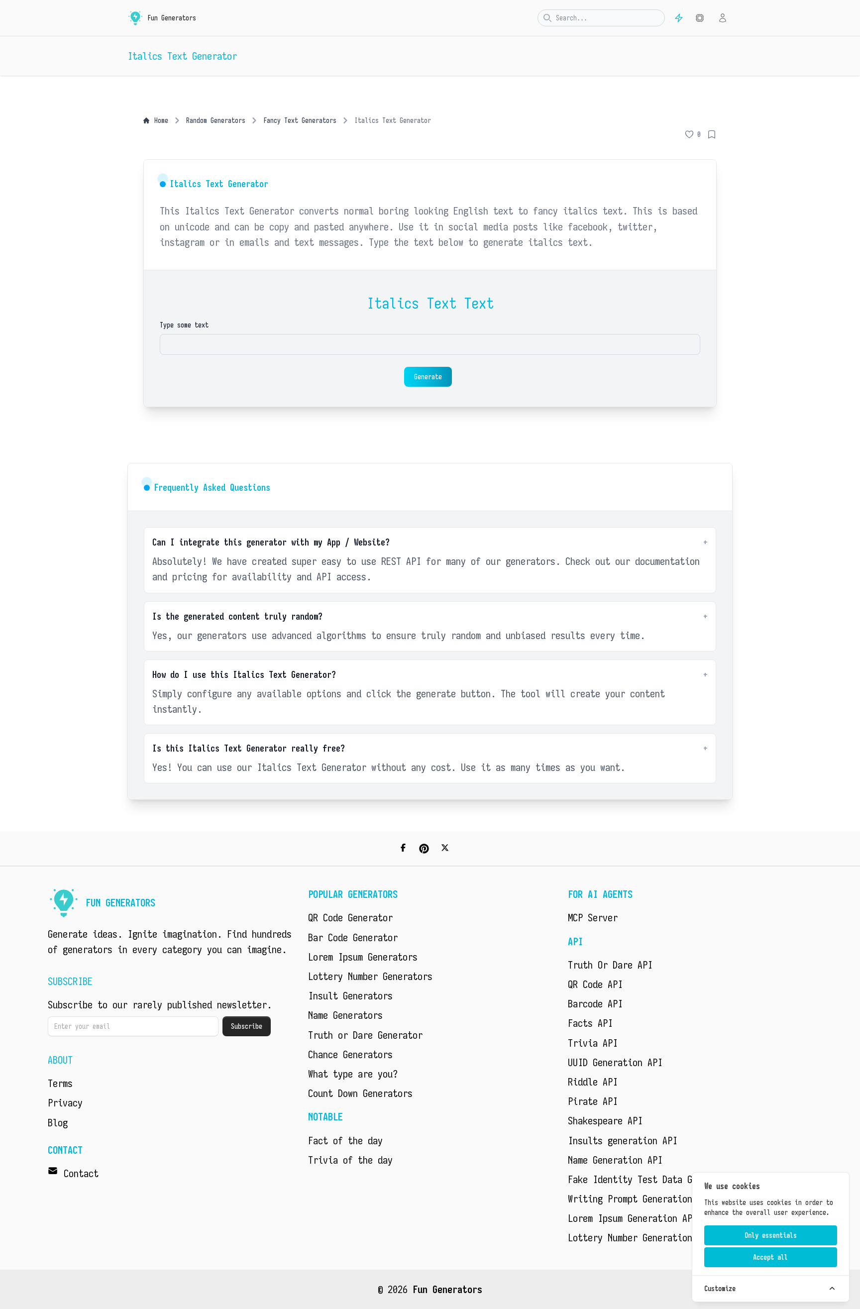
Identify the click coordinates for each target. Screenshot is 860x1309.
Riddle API (593, 1082)
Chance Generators (350, 1054)
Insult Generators (350, 995)
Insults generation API (622, 1140)
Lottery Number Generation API (640, 1237)
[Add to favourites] (712, 134)
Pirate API (593, 1101)
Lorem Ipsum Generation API (632, 1218)
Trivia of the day (350, 1160)
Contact (81, 1173)
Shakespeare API (605, 1120)
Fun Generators (447, 1289)
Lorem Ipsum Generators (363, 957)
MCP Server (593, 917)
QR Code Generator (350, 917)
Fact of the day (345, 1140)
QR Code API (595, 984)
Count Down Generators (360, 1093)
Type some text (184, 325)
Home (161, 120)
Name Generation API (615, 1160)
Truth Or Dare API (610, 965)
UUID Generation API (615, 1062)
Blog (58, 1122)
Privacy (65, 1102)
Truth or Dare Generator (365, 1035)
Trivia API (593, 1043)
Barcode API (595, 1003)
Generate (428, 376)
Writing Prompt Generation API (640, 1198)
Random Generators (215, 120)
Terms (60, 1083)
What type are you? (353, 1074)
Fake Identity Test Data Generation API (662, 1179)
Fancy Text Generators (299, 120)
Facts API (590, 1023)
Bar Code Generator (353, 937)
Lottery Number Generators (370, 976)
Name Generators (345, 1015)
